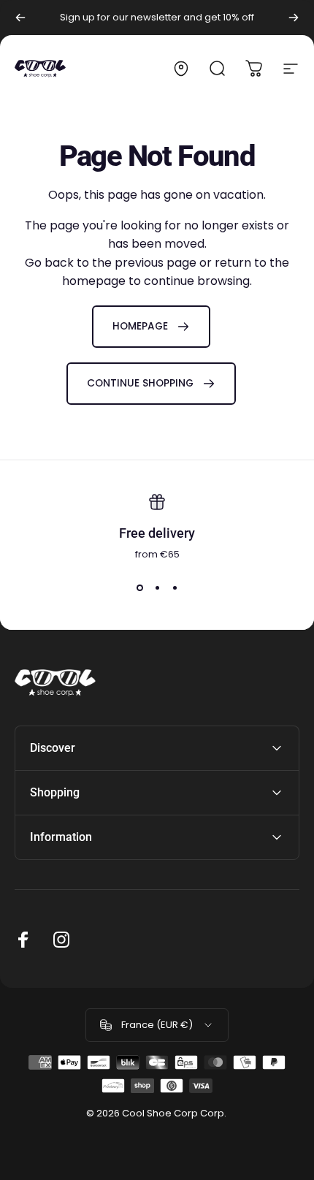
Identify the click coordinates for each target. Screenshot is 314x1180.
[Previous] (20, 17)
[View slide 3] (174, 588)
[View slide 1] (139, 588)
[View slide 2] (157, 588)
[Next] (293, 17)
